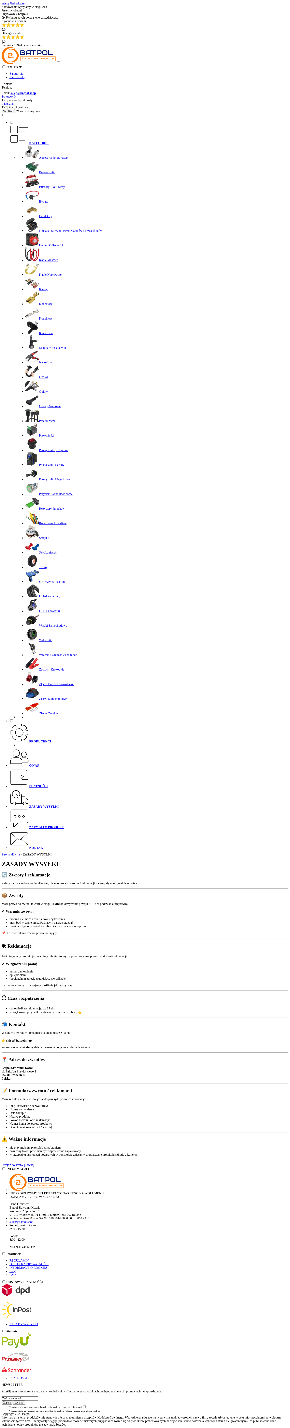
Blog (12, 1271)
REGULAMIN (19, 1260)
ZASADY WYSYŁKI (23, 1324)
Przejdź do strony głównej (18, 1165)
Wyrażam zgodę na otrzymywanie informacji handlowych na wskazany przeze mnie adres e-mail (52, 1411)
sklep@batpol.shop (13, 3)
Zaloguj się (16, 73)
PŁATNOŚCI (18, 1378)
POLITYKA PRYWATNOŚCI (29, 1264)
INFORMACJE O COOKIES (28, 1267)
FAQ (12, 1274)
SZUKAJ (8, 111)
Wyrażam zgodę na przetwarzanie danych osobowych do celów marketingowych (45, 1407)
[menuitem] (148, 419)
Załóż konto (16, 77)
